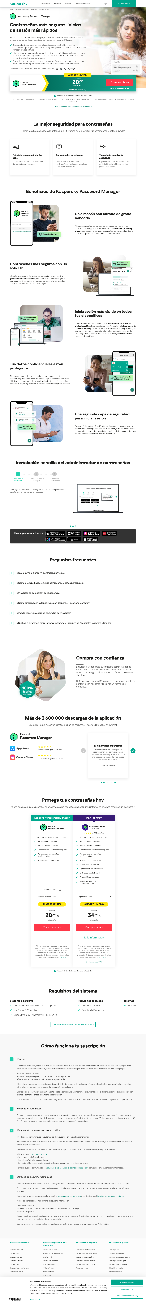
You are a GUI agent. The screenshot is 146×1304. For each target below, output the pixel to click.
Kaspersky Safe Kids (16, 1261)
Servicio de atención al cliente (110, 1196)
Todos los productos (82, 1268)
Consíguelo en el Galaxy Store (91, 533)
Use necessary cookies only (127, 1296)
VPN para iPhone (48, 1271)
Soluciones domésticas (19, 1242)
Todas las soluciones (16, 1271)
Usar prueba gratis (118, 88)
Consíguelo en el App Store (90, 539)
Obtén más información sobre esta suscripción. (73, 106)
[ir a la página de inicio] (19, 3)
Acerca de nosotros (83, 3)
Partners (68, 3)
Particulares (46, 3)
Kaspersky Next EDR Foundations (86, 1253)
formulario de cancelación (69, 1196)
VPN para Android (48, 1268)
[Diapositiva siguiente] (133, 750)
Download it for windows (74, 533)
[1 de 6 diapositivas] (101, 782)
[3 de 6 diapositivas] (106, 782)
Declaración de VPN (94, 962)
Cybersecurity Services (116, 1253)
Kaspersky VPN (14, 1264)
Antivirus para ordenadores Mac (53, 1253)
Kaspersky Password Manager (19, 1268)
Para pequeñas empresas (86, 1242)
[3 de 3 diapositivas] (75, 526)
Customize (125, 1289)
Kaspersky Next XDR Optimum (85, 1261)
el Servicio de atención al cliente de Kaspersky (67, 1168)
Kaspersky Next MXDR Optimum (86, 1264)
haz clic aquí (103, 957)
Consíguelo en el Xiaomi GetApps (56, 539)
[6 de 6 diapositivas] (115, 782)
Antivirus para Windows (50, 1261)
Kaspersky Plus (14, 1253)
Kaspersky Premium (16, 1257)
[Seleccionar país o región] (105, 3)
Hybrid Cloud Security (116, 1268)
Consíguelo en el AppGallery (109, 533)
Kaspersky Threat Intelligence (118, 1264)
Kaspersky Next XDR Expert (117, 1261)
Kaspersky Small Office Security (86, 1250)
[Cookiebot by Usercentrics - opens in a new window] (15, 1299)
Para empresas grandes (119, 1242)
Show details (35, 1299)
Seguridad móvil (48, 1257)
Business (57, 3)
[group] (73, 497)
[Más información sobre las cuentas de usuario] (85, 89)
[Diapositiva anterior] (83, 750)
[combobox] (52, 896)
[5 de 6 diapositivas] (112, 782)
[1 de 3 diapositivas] (70, 526)
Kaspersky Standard (16, 1250)
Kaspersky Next (114, 1250)
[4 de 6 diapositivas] (109, 782)
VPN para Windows (49, 1264)
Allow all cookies (127, 1282)
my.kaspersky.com (40, 1154)
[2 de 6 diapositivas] (104, 782)
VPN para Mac (47, 1275)
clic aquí (63, 957)
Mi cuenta (124, 4)
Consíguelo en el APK (74, 539)
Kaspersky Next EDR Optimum (85, 1257)
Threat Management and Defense (119, 1257)
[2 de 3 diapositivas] (73, 526)
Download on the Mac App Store (55, 533)
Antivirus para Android (50, 1250)
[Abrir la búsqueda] (109, 3)
